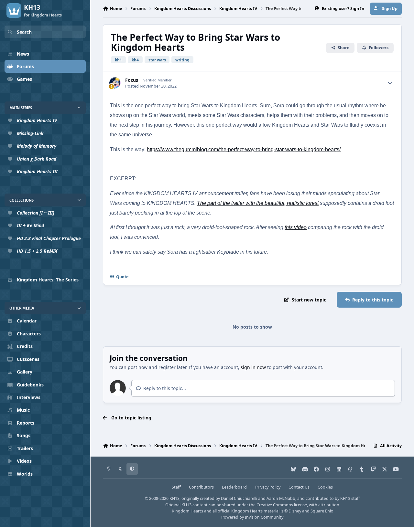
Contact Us (299, 487)
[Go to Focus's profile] (115, 83)
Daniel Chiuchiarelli (239, 498)
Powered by (252, 517)
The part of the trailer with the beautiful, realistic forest (258, 203)
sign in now (253, 367)
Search (24, 32)
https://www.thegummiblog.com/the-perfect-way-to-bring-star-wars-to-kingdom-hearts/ (244, 149)
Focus (131, 80)
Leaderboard (234, 487)
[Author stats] (390, 83)
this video (296, 227)
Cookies (325, 487)
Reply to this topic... (164, 388)
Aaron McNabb (281, 498)
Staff (176, 487)
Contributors (201, 487)
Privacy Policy (267, 487)
